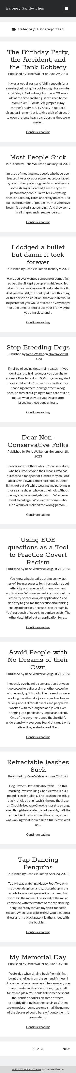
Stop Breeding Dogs (38, 347)
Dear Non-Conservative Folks (38, 441)
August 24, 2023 (58, 569)
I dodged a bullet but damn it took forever (38, 255)
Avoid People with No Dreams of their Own (38, 660)
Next (66, 1049)
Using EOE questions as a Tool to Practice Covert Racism (38, 551)
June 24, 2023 (58, 776)
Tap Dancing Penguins (38, 864)
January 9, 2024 (58, 269)
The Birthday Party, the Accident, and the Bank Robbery (38, 60)
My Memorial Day (38, 957)
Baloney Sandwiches (25, 8)
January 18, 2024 (58, 164)
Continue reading (38, 132)
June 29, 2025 (58, 73)
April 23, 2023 (58, 874)
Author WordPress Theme (26, 1069)
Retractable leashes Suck (38, 766)
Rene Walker (35, 73)
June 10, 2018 (58, 964)
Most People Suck (38, 157)
